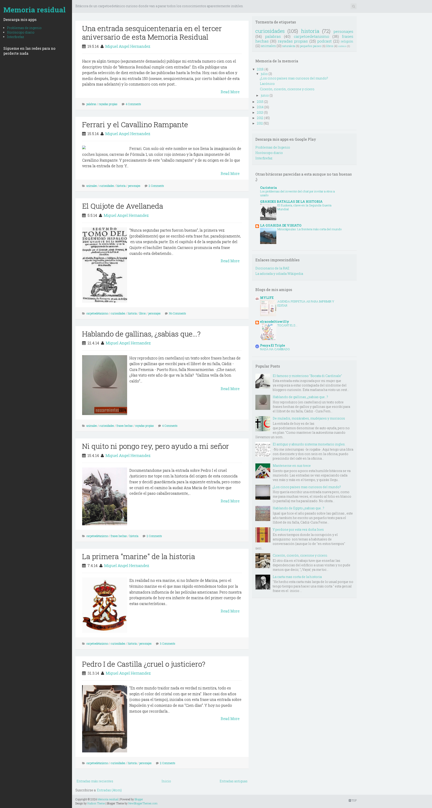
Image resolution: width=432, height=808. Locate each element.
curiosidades (106, 185)
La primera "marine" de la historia (138, 556)
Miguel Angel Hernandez (127, 46)
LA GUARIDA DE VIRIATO (281, 225)
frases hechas (125, 425)
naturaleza (288, 46)
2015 (260, 101)
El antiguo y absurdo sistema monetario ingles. (309, 444)
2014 (260, 107)
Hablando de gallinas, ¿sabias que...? (141, 334)
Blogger (139, 799)
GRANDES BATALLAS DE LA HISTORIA (291, 201)
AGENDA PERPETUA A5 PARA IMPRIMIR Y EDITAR (305, 303)
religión (347, 41)
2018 (260, 69)
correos (342, 46)
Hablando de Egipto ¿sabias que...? (298, 508)
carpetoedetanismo (97, 313)
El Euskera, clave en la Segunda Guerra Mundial (304, 207)
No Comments (177, 313)
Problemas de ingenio (24, 28)
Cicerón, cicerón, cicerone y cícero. (287, 89)
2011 (260, 123)
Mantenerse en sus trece (292, 465)
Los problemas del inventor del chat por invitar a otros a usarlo (297, 193)
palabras (91, 104)
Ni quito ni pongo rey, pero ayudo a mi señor (155, 446)
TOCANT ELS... (287, 325)
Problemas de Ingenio (272, 147)
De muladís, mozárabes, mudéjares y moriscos (309, 418)
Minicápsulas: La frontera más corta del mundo (309, 229)
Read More (230, 91)
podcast (324, 41)
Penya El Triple (272, 345)
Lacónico (267, 83)
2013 (260, 112)
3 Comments (167, 643)
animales (91, 185)
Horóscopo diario (20, 32)
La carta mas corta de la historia (297, 577)
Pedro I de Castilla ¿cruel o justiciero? (143, 664)
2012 (260, 118)
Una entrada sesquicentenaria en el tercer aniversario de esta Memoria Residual (152, 32)
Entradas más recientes (94, 781)
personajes (134, 185)
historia (121, 185)
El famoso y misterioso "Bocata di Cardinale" (307, 376)
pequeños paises (311, 46)
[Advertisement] (157, 18)
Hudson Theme (96, 803)
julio (264, 74)
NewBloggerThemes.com (143, 803)
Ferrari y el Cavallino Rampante (135, 124)
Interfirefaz (15, 37)
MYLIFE (267, 298)
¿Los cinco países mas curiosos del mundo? (294, 78)
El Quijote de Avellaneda (122, 206)
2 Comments (156, 185)
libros (142, 313)
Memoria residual (34, 9)
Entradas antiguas (234, 781)
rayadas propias (108, 104)
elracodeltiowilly (274, 321)
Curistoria (268, 187)
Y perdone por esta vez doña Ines (298, 529)
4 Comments (133, 104)
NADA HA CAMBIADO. (275, 349)
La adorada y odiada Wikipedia (279, 273)
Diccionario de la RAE (272, 268)
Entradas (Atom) (109, 790)
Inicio (166, 781)
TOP (354, 800)
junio (265, 95)
